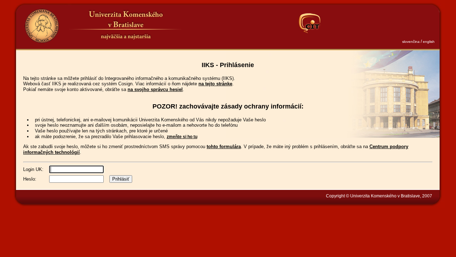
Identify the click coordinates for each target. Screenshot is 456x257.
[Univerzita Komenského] (41, 26)
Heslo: (29, 179)
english (429, 42)
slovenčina (411, 42)
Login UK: (33, 169)
